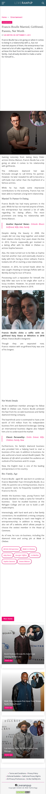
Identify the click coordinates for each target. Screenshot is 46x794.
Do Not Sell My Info (34, 779)
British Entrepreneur (11, 549)
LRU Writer (8, 35)
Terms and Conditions (17, 773)
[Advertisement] (23, 84)
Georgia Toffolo (21, 555)
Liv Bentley (35, 555)
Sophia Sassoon (9, 561)
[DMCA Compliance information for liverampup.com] (23, 792)
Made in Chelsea (29, 549)
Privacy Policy (33, 773)
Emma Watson (24, 561)
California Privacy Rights (31, 776)
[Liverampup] (23, 3)
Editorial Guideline (14, 776)
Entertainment (16, 17)
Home (4, 17)
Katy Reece (7, 555)
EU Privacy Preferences (16, 779)
